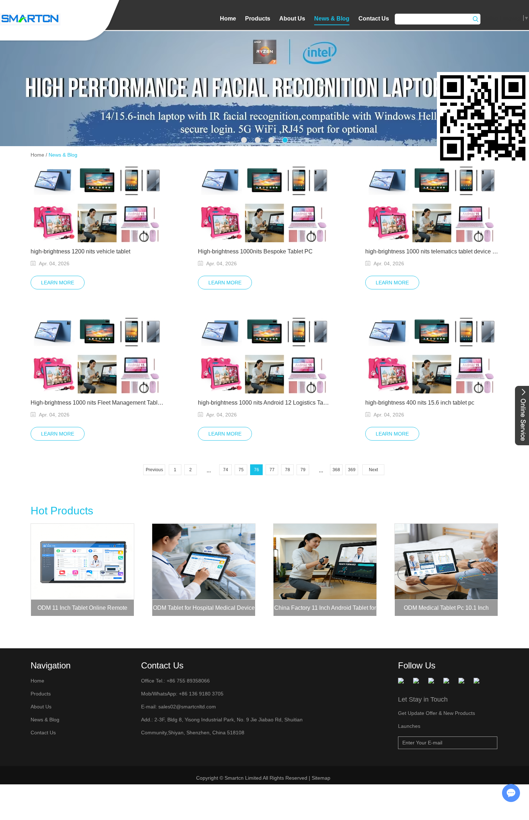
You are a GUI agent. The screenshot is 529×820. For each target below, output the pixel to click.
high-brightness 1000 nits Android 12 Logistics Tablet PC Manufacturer (264, 403)
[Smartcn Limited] (30, 19)
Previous (154, 469)
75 (241, 469)
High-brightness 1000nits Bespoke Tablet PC (255, 251)
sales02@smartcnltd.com (187, 706)
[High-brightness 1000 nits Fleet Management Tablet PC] (97, 355)
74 (225, 469)
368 (336, 469)
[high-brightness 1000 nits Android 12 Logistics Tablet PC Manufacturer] (264, 355)
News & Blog (331, 18)
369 (352, 469)
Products (257, 18)
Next (373, 469)
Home (228, 18)
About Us (292, 18)
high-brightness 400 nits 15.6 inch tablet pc (419, 403)
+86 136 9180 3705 (200, 694)
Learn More (57, 282)
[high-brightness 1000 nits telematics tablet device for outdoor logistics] (431, 204)
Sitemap (322, 778)
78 (287, 469)
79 (303, 469)
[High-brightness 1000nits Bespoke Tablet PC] (264, 204)
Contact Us (373, 18)
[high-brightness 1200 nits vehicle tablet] (97, 204)
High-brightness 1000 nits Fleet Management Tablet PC (97, 403)
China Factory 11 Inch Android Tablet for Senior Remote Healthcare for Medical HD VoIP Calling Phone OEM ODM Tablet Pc (325, 610)
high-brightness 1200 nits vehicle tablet (80, 251)
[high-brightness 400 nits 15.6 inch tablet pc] (431, 355)
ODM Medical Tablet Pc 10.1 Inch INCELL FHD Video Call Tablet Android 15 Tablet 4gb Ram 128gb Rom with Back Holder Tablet (446, 610)
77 (272, 469)
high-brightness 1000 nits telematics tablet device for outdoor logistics (431, 251)
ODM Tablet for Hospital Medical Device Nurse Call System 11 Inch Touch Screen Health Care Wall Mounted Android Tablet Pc (204, 610)
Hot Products (62, 511)
